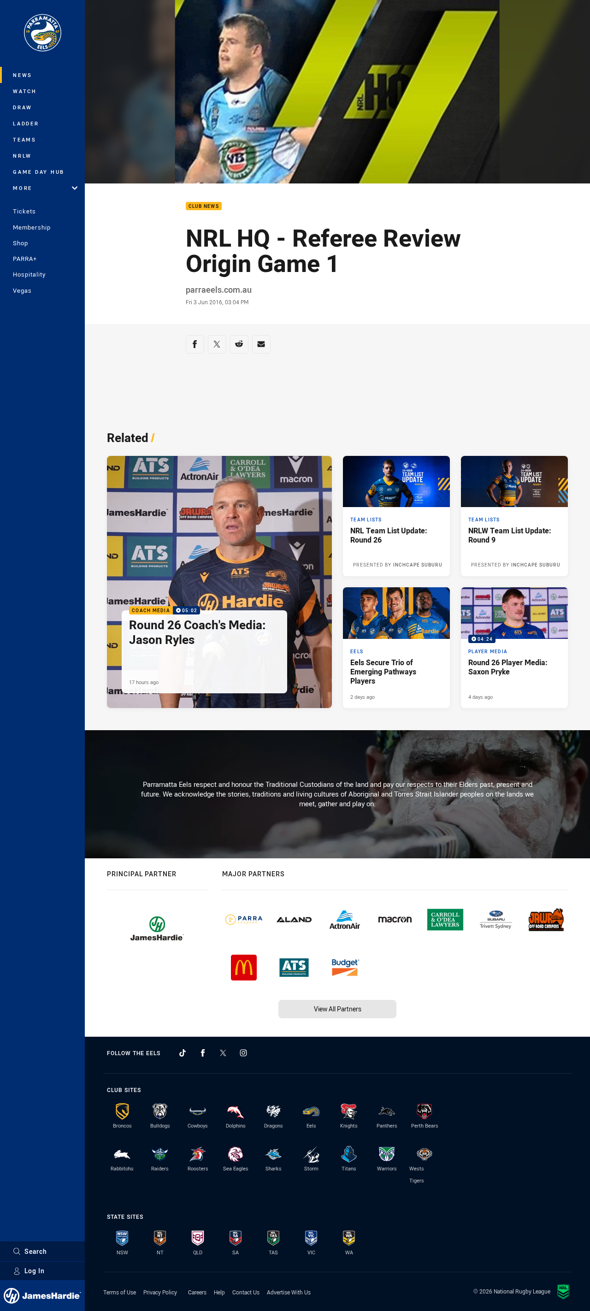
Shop (20, 243)
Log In (34, 1270)
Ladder (26, 123)
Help (219, 1292)
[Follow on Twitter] (223, 1053)
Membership (32, 227)
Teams (24, 139)
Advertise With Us (289, 1292)
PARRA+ (25, 258)
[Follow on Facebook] (202, 1053)
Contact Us (246, 1292)
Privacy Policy (160, 1292)
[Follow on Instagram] (243, 1053)
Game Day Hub (39, 171)
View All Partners (337, 1008)
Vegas (22, 290)
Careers (197, 1292)
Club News (204, 206)
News (22, 74)
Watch (25, 91)
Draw (22, 107)
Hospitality (29, 274)
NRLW (22, 155)
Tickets (24, 211)
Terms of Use (119, 1292)
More (22, 187)
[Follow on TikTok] (182, 1053)
